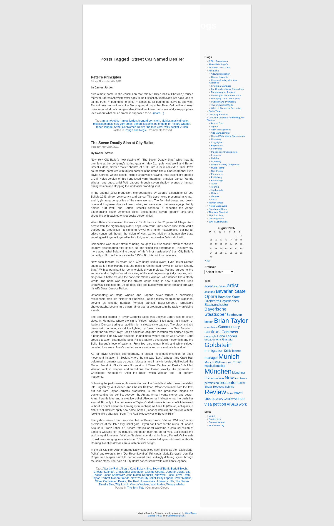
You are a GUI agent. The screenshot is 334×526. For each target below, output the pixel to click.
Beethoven (234, 314)
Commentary (229, 326)
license (237, 350)
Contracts (216, 139)
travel (238, 393)
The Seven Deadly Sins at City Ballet (122, 143)
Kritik (227, 350)
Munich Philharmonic (218, 362)
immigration (213, 350)
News (230, 377)
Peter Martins (183, 478)
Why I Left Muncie (218, 221)
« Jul (206, 260)
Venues (215, 196)
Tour (230, 393)
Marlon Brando (120, 478)
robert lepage (104, 127)
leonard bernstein (149, 120)
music (237, 362)
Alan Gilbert (219, 286)
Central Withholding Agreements (228, 136)
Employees (217, 145)
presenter (228, 382)
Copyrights (216, 142)
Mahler (166, 120)
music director (179, 120)
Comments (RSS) (176, 515)
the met (151, 127)
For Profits (216, 148)
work (243, 404)
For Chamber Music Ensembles (227, 89)
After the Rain (110, 468)
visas (232, 404)
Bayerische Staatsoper (215, 311)
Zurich (184, 127)
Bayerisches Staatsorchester (221, 302)
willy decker (172, 127)
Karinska (147, 475)
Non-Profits (217, 171)
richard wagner (181, 123)
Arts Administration (220, 74)
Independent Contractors (224, 152)
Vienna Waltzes (139, 484)
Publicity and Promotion (223, 101)
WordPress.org (216, 425)
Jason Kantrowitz (114, 475)
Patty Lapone (165, 478)
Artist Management (221, 129)
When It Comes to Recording (226, 108)
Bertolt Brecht (179, 468)
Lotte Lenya (175, 475)
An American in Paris (219, 67)
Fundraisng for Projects (223, 92)
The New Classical (218, 212)
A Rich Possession (218, 61)
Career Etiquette (219, 77)
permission (211, 383)
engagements (213, 339)
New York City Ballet (143, 478)
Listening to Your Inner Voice (226, 95)
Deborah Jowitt (175, 471)
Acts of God (217, 123)
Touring (215, 187)
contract (212, 331)
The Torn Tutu (135, 487)
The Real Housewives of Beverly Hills (151, 481)
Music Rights (217, 167)
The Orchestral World (222, 105)
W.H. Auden (158, 484)
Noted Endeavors (218, 206)
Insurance (216, 155)
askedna (209, 292)
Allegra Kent (128, 468)
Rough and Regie (136, 130)
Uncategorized (216, 218)
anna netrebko (111, 120)
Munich (228, 356)
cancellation (210, 327)
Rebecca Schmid (223, 386)
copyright (210, 336)
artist (233, 285)
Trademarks (217, 190)
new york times (123, 123)
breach (208, 321)
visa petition (215, 404)
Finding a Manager (221, 86)
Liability (215, 158)
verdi (160, 127)
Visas (214, 199)
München (218, 371)
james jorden (129, 120)
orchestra (242, 378)
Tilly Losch (122, 484)
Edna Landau (227, 336)
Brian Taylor (231, 320)
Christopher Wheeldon (130, 471)
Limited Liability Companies (225, 164)
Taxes (214, 183)
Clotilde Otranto (154, 471)
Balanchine (144, 468)
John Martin (133, 475)
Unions (214, 193)
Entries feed (215, 419)
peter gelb (160, 123)
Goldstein (218, 344)
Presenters (216, 174)
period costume (143, 123)
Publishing (216, 177)
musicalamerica (103, 123)
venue (239, 398)
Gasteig (227, 339)
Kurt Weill (160, 475)
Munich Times (216, 202)
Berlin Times (215, 111)
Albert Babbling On (219, 64)
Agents (214, 126)
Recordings (217, 180)
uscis (209, 398)
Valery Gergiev (224, 398)
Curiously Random (218, 114)
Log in (212, 416)
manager (211, 358)
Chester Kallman (104, 471)
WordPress (191, 513)
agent (208, 286)
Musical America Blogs (167, 25)
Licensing (216, 161)
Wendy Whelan (175, 484)
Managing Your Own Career (225, 98)
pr (169, 123)
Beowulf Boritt (160, 468)
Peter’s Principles (106, 77)
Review (215, 392)
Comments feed (217, 422)
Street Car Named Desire (129, 127)
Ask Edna (214, 70)
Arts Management (220, 133)
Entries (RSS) (155, 515)
